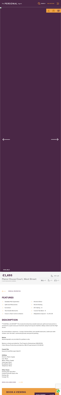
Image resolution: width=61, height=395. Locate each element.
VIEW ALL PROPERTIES (14, 291)
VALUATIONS (50, 3)
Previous (6, 139)
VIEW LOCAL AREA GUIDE (9, 382)
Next (55, 139)
